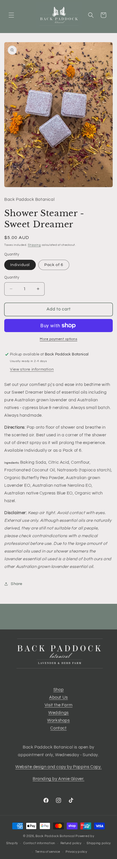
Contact (58, 728)
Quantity (11, 277)
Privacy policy (76, 851)
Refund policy (71, 843)
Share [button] (16, 584)
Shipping (34, 245)
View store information (32, 369)
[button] (11, 15)
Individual (20, 265)
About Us (58, 697)
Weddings (58, 713)
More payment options (58, 339)
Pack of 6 (53, 265)
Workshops (58, 720)
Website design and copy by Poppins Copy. (58, 767)
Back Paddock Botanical (55, 836)
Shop (58, 690)
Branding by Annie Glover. (58, 779)
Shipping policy (99, 843)
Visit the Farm (58, 705)
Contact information (39, 843)
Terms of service (47, 851)
